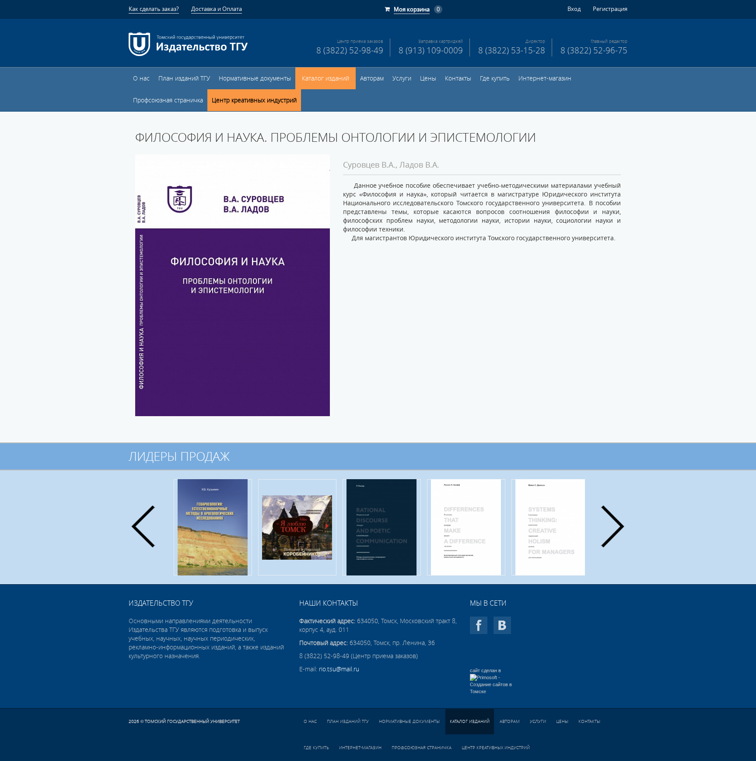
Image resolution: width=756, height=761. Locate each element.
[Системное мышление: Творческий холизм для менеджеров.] (550, 527)
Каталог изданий (325, 78)
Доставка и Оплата (216, 8)
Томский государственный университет (192, 721)
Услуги (401, 78)
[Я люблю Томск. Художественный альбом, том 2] (297, 527)
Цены (428, 78)
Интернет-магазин (544, 78)
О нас (141, 78)
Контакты (458, 78)
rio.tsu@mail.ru (339, 669)
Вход (574, 8)
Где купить (495, 78)
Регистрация (610, 8)
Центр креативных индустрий (254, 100)
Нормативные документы (255, 78)
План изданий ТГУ (184, 78)
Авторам (372, 78)
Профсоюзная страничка (168, 100)
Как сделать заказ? (154, 8)
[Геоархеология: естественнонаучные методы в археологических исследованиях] (213, 527)
